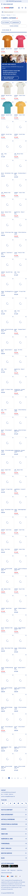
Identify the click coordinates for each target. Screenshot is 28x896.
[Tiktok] (10, 803)
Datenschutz (13, 870)
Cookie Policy (19, 870)
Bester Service (6, 853)
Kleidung (3, 15)
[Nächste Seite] (25, 778)
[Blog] (14, 858)
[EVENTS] (14, 829)
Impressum (3, 870)
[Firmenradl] (14, 843)
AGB (8, 870)
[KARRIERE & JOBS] (14, 838)
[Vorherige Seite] (2, 778)
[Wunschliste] (22, 8)
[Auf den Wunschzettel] (13, 36)
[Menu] (2, 8)
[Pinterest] (18, 803)
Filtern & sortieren (14, 26)
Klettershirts (5, 22)
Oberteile (8, 15)
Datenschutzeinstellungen (6, 872)
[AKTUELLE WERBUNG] (14, 819)
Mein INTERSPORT (7, 814)
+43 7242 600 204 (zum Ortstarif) (8, 792)
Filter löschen (5, 30)
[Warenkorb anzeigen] (26, 8)
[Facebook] (6, 803)
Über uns (4, 834)
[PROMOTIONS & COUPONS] (14, 824)
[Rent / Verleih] (14, 848)
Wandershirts (15, 22)
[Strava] (26, 803)
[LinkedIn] (22, 803)
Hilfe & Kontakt (7, 810)
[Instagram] (2, 803)
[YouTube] (14, 803)
